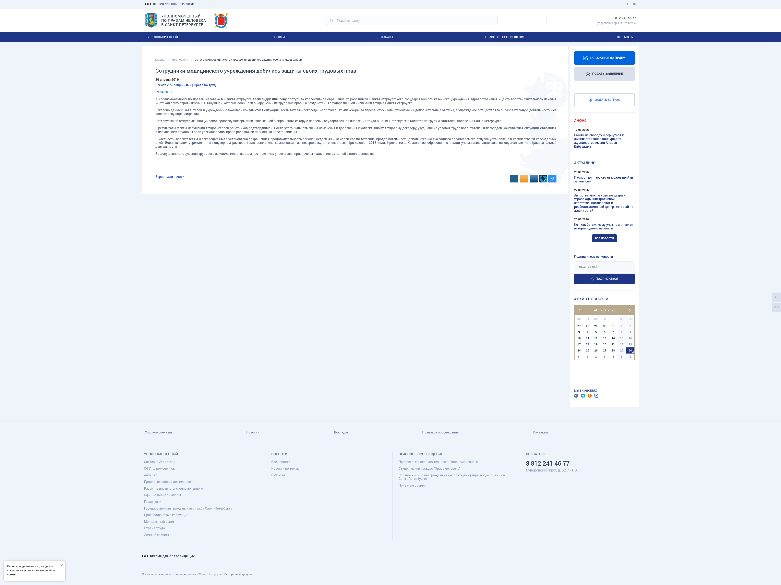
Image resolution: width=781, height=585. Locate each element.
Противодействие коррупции (166, 515)
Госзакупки (152, 501)
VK (576, 396)
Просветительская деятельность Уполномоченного (438, 461)
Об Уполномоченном (160, 468)
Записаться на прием (607, 57)
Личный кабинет (156, 535)
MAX (596, 396)
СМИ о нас (279, 475)
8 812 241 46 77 (624, 18)
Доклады (385, 37)
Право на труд (205, 85)
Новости (278, 37)
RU (628, 4)
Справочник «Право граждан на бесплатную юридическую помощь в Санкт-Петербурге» (452, 477)
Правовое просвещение (505, 37)
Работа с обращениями (173, 85)
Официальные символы (162, 495)
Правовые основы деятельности (169, 481)
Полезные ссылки (412, 485)
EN (634, 4)
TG (583, 396)
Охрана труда (154, 528)
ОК (590, 396)
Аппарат (150, 475)
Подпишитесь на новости (593, 256)
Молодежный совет (159, 521)
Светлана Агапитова (159, 461)
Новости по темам (285, 468)
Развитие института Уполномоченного (173, 488)
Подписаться (607, 278)
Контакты (625, 37)
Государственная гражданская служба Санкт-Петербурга (188, 508)
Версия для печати (169, 176)
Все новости (604, 238)
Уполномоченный (162, 37)
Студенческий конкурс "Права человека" (429, 468)
